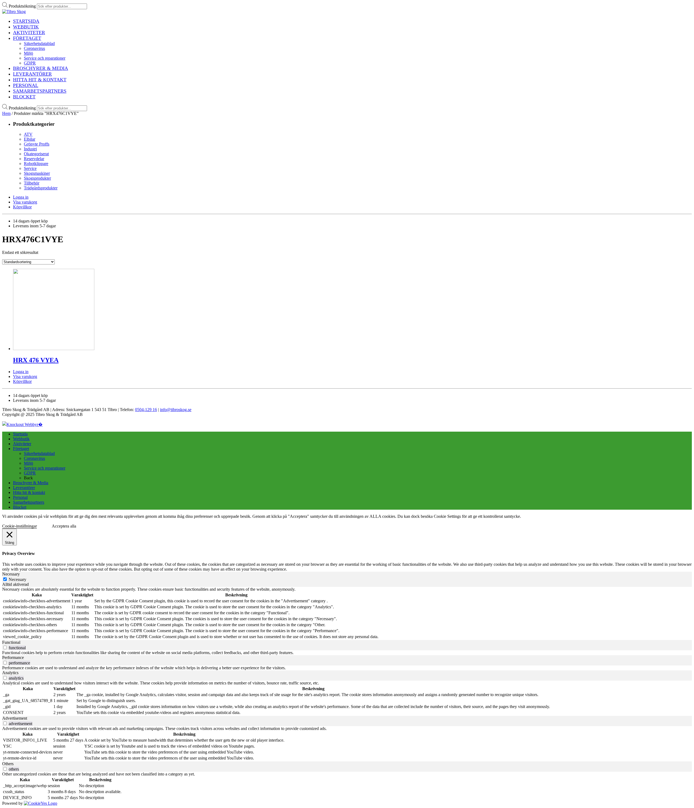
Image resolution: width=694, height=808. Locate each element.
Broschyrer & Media (30, 482)
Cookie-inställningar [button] (19, 526)
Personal (20, 497)
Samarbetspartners (28, 502)
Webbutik (21, 439)
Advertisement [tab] (14, 718)
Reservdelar (34, 158)
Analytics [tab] (10, 672)
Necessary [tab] (11, 574)
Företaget (21, 448)
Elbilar (29, 139)
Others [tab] (8, 763)
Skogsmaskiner (37, 173)
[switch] (5, 647)
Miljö (28, 463)
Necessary (17, 579)
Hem (6, 113)
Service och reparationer (44, 468)
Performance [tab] (13, 657)
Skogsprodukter (37, 178)
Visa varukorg (25, 202)
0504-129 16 (146, 409)
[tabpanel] (347, 613)
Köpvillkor (22, 207)
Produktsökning (22, 6)
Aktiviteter (22, 443)
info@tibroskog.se (175, 409)
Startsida (20, 434)
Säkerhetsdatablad (39, 453)
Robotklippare (36, 163)
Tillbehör (31, 183)
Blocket (19, 507)
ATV (28, 134)
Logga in (20, 197)
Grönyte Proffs (36, 144)
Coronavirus (34, 458)
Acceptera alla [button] (64, 526)
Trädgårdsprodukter (40, 188)
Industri (30, 149)
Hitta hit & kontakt (29, 492)
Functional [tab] (11, 642)
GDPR (30, 473)
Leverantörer (24, 487)
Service (30, 168)
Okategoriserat (36, 153)
